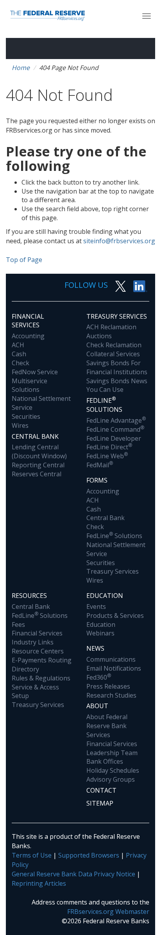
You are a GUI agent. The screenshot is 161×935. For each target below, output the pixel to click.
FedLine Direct (109, 447)
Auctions (99, 336)
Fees (18, 624)
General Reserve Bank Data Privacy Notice (73, 874)
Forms (96, 480)
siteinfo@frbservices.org (119, 241)
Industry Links (33, 642)
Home (21, 67)
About (97, 706)
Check (20, 363)
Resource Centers (38, 651)
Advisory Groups (110, 779)
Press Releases (108, 686)
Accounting (28, 336)
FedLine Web (107, 456)
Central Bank (35, 436)
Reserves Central (36, 474)
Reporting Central (38, 465)
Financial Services (28, 321)
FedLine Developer (113, 438)
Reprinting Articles (39, 883)
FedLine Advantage (116, 420)
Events (96, 606)
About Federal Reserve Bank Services (106, 725)
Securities (26, 416)
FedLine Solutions (114, 535)
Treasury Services (116, 316)
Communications (111, 659)
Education (104, 595)
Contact (101, 790)
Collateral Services (113, 354)
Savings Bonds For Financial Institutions (116, 367)
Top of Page (24, 259)
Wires (20, 425)
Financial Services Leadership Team (112, 748)
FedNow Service (35, 372)
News (95, 648)
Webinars (100, 633)
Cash (19, 354)
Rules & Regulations (41, 678)
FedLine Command (115, 429)
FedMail (99, 465)
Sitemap (99, 803)
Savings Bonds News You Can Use (116, 385)
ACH (18, 345)
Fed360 (98, 677)
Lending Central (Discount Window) (39, 451)
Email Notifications (113, 668)
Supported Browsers (88, 855)
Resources (29, 595)
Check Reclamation (113, 345)
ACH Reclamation (111, 327)
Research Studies (111, 695)
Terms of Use (32, 855)
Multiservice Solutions (29, 385)
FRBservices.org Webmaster (108, 911)
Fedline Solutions (104, 404)
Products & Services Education (115, 620)
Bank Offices (104, 761)
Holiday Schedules (112, 770)
